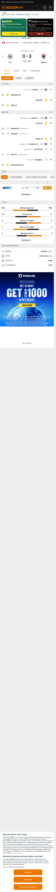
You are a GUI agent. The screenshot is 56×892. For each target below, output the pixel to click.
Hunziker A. (28, 149)
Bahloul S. (25, 128)
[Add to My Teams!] (3, 56)
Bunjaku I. (39, 160)
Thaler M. (30, 160)
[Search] (44, 7)
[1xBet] (7, 188)
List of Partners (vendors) (13, 867)
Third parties (17, 853)
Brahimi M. (15, 128)
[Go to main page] (15, 7)
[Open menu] (50, 7)
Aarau (44, 62)
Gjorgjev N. (25, 118)
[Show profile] (10, 56)
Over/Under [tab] (16, 177)
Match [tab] (7, 71)
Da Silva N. (38, 149)
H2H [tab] (24, 71)
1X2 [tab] (4, 177)
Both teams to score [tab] (36, 177)
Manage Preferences (28, 887)
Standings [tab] (35, 71)
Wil (10, 62)
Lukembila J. (23, 154)
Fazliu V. (28, 90)
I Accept (28, 872)
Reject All (28, 880)
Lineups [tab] (29, 78)
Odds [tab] (16, 71)
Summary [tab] (7, 78)
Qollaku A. (24, 144)
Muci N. (14, 154)
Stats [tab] (18, 78)
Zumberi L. (24, 134)
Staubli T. (15, 134)
